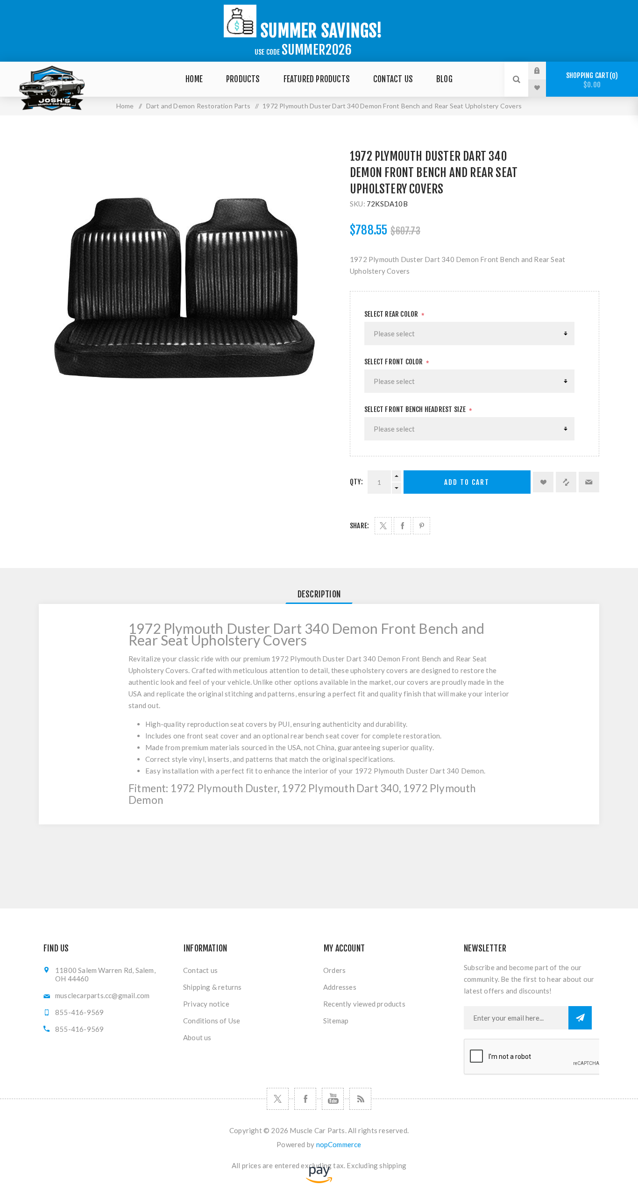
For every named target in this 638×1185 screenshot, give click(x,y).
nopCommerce (339, 1144)
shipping (392, 1165)
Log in (544, 70)
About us (197, 1037)
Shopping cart (590, 80)
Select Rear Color (392, 314)
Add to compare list (566, 482)
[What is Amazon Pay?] (319, 1180)
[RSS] (360, 1099)
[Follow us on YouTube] (333, 1099)
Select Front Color (394, 361)
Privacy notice (206, 1004)
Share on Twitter (383, 525)
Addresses (339, 987)
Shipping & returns (212, 987)
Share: (359, 525)
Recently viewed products (364, 1004)
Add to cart (466, 482)
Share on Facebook (402, 525)
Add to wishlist (543, 482)
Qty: (356, 481)
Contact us (200, 970)
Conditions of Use (211, 1020)
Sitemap (335, 1020)
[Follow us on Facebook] (305, 1099)
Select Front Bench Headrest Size (416, 409)
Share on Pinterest (421, 525)
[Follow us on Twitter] (278, 1099)
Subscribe (580, 1017)
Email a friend (589, 482)
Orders (334, 970)
